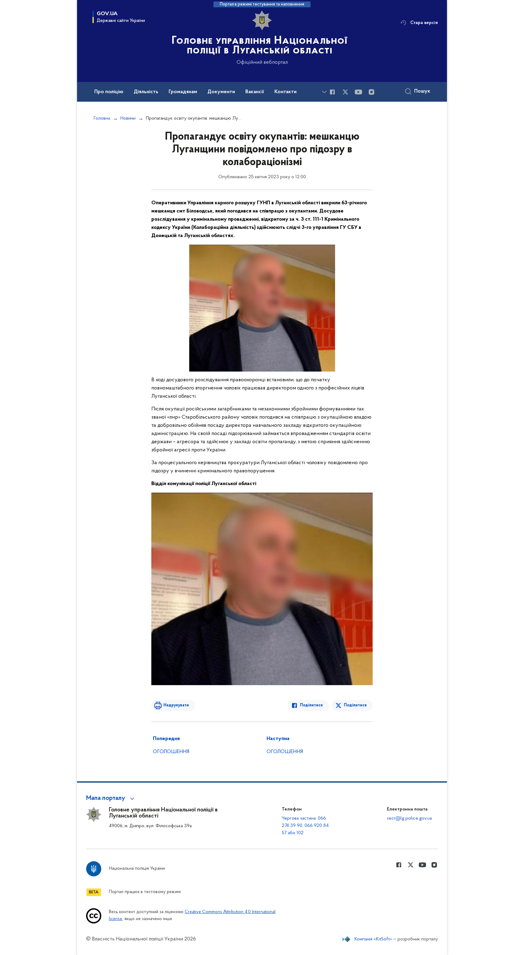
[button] (111, 798)
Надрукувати (176, 705)
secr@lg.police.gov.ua (409, 818)
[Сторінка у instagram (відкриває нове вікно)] (371, 92)
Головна (102, 118)
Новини (128, 118)
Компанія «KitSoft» (373, 939)
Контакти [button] (285, 92)
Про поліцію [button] (108, 92)
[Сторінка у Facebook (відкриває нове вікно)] (332, 92)
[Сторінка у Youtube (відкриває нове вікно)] (358, 92)
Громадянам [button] (183, 92)
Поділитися (311, 705)
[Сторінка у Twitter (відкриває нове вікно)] (345, 92)
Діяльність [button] (146, 92)
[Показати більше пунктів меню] (324, 92)
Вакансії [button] (254, 92)
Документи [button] (221, 92)
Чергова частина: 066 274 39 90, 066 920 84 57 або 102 (305, 825)
